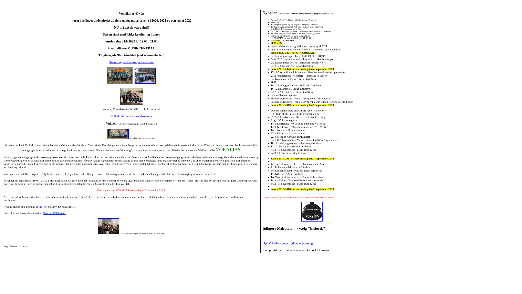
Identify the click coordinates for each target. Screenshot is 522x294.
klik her (43, 206)
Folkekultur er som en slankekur (131, 116)
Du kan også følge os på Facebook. (131, 62)
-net (54, 213)
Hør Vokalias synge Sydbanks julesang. (288, 243)
